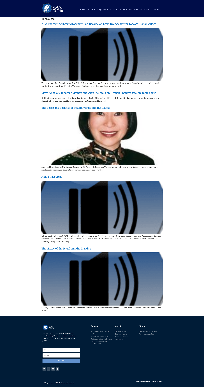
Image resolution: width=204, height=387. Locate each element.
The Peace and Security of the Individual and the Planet (75, 108)
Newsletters (145, 10)
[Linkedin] (57, 369)
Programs (101, 10)
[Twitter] (44, 369)
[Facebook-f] (48, 369)
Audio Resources (51, 177)
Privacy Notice (157, 381)
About (90, 10)
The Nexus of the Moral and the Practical (66, 249)
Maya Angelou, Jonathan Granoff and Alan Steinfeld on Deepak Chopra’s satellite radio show (98, 93)
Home (82, 10)
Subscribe (133, 10)
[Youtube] (53, 369)
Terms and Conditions (143, 381)
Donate (156, 10)
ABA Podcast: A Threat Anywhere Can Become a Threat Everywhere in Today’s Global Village (98, 24)
